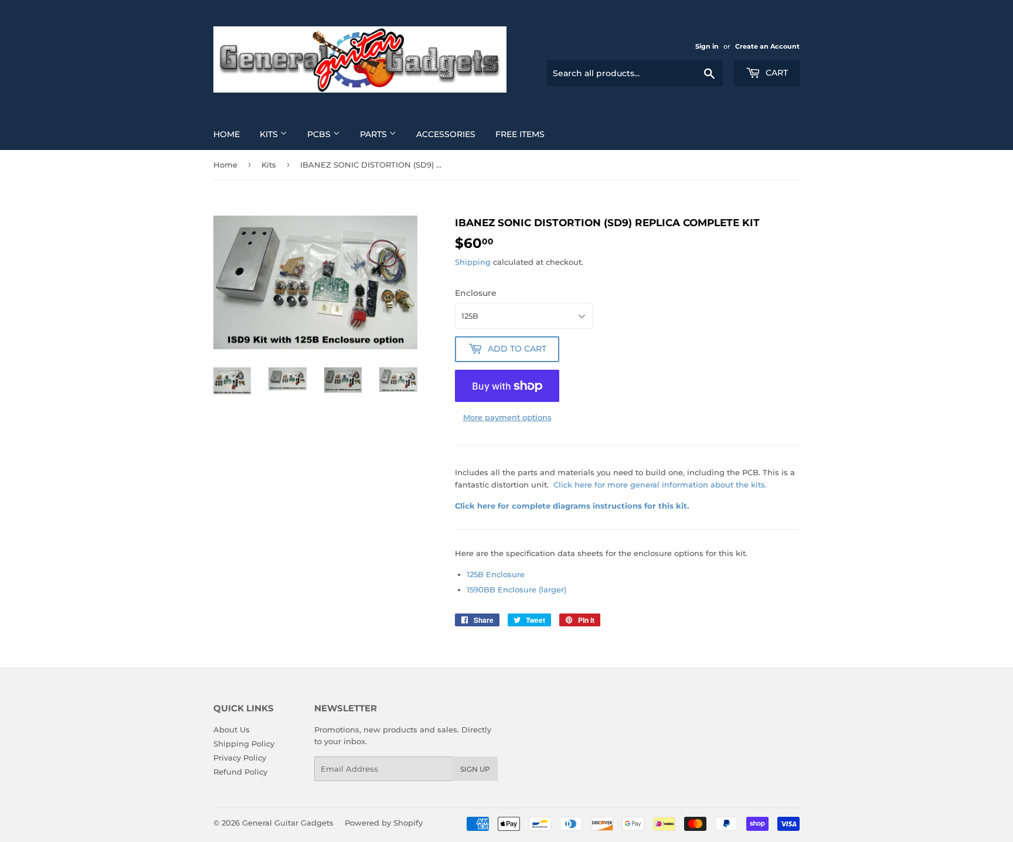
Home (226, 134)
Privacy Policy (239, 757)
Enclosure (476, 293)
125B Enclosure (496, 574)
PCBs (320, 134)
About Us (231, 729)
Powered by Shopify (384, 822)
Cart (775, 72)
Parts (374, 134)
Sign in (707, 46)
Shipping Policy (243, 743)
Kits (270, 134)
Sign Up (475, 769)
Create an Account (767, 46)
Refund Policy (240, 771)
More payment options (507, 417)
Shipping (473, 262)
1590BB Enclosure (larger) (516, 589)
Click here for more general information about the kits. (660, 484)
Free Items (520, 134)
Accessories (445, 134)
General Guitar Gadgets (288, 822)
